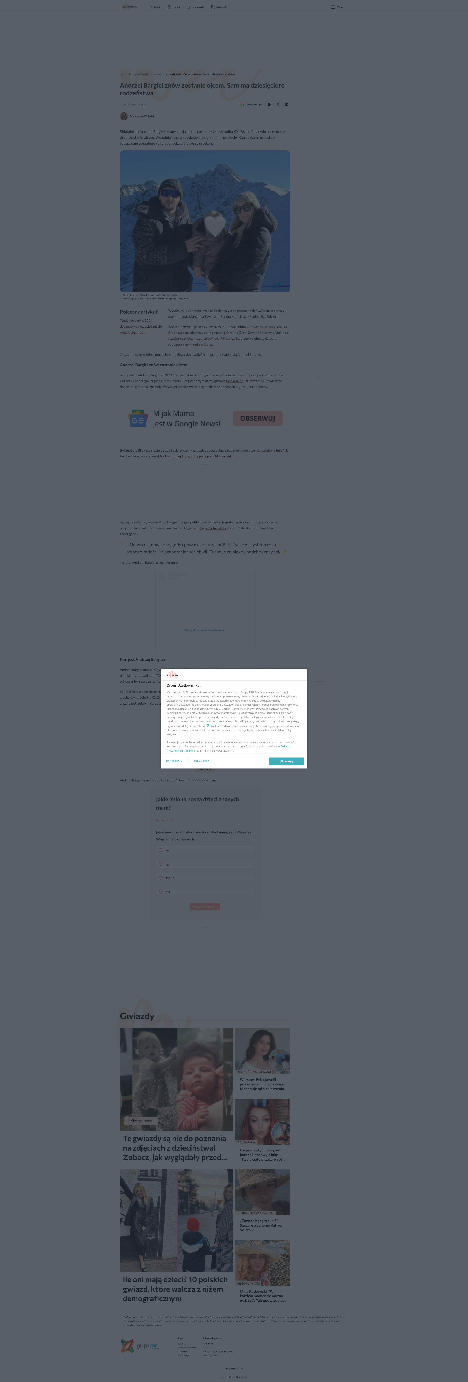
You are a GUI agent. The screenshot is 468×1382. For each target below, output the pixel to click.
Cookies (188, 750)
